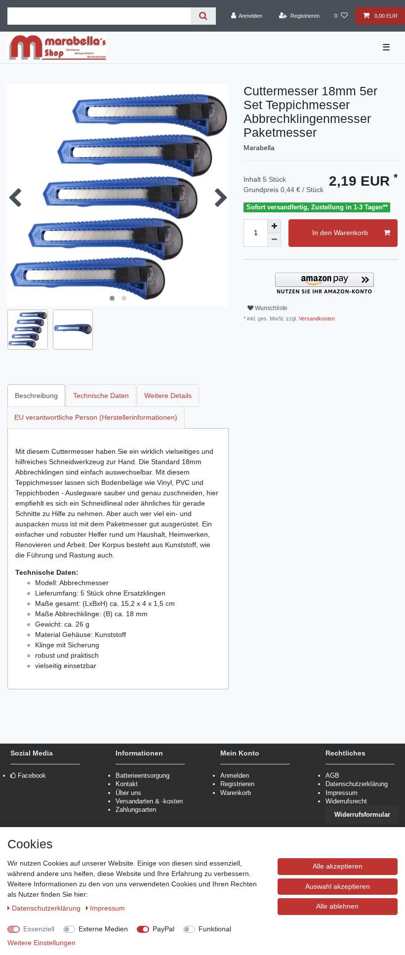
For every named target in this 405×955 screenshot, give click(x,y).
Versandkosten (316, 318)
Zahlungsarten (136, 809)
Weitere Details (168, 395)
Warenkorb (235, 792)
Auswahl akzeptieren (337, 886)
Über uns (128, 792)
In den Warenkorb (340, 233)
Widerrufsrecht (346, 801)
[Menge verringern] (274, 240)
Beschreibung (36, 395)
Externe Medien (103, 929)
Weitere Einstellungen (41, 943)
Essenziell (38, 929)
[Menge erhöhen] (274, 226)
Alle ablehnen (337, 906)
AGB (332, 775)
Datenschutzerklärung (356, 784)
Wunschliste (270, 308)
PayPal (163, 929)
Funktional (215, 929)
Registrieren (237, 784)
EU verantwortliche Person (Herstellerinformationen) (95, 417)
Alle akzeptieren (338, 866)
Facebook (32, 775)
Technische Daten (101, 395)
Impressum (341, 792)
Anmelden (234, 775)
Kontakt (127, 784)
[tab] (36, 395)
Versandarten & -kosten (149, 801)
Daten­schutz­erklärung (47, 908)
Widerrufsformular (362, 814)
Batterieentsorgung (142, 775)
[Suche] (203, 16)
